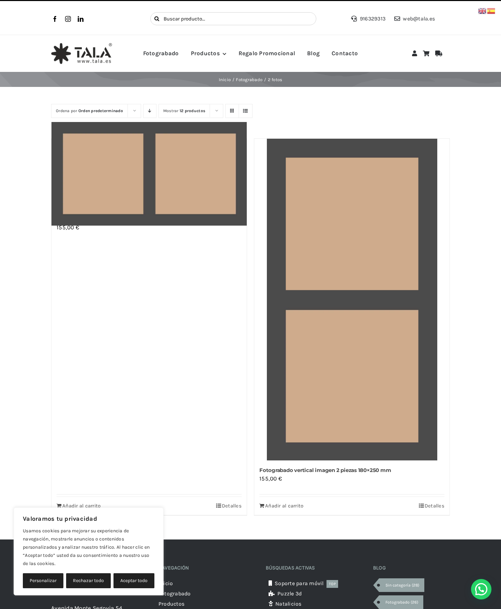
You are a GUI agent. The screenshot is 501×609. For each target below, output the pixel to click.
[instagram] (68, 19)
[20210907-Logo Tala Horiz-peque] (81, 45)
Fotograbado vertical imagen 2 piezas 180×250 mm (325, 470)
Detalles (232, 506)
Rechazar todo (88, 580)
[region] (89, 551)
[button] (481, 589)
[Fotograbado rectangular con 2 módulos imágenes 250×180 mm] (149, 174)
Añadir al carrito (81, 506)
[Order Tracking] (438, 53)
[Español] (491, 10)
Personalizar (43, 580)
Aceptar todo (134, 580)
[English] (482, 10)
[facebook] (55, 19)
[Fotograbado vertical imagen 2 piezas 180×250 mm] (352, 299)
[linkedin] (81, 19)
